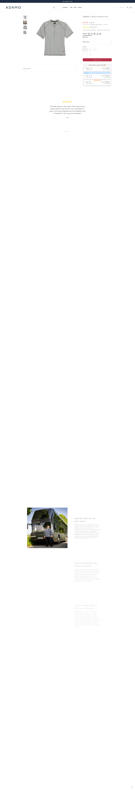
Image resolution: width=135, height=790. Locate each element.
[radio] (97, 69)
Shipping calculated (95, 24)
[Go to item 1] (25, 17)
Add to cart (97, 59)
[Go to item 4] (25, 33)
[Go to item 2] (25, 22)
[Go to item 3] (25, 28)
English (121, 7)
